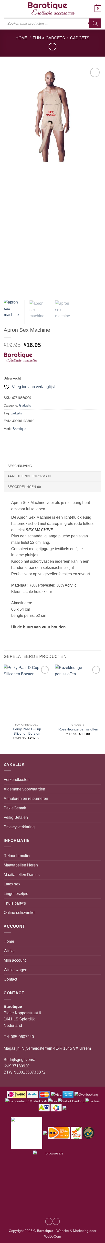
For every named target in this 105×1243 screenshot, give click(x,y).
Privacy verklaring (19, 827)
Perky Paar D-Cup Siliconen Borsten (27, 731)
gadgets (16, 413)
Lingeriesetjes (16, 894)
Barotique (19, 429)
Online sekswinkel (19, 912)
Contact (10, 979)
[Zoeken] (95, 23)
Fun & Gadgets (49, 38)
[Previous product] (52, 46)
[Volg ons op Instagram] (48, 1221)
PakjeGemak (15, 808)
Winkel (10, 951)
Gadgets (79, 38)
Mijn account (15, 960)
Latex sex (12, 884)
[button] (7, 8)
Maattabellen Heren (21, 865)
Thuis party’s (15, 903)
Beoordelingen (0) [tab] (24, 487)
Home (21, 38)
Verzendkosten (17, 779)
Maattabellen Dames (22, 875)
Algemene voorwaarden (24, 789)
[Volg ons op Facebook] (56, 1221)
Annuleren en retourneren (26, 798)
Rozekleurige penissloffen (78, 729)
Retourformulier (17, 856)
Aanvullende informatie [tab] (30, 476)
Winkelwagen (15, 970)
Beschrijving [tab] (20, 466)
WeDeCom (52, 1236)
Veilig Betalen (16, 817)
